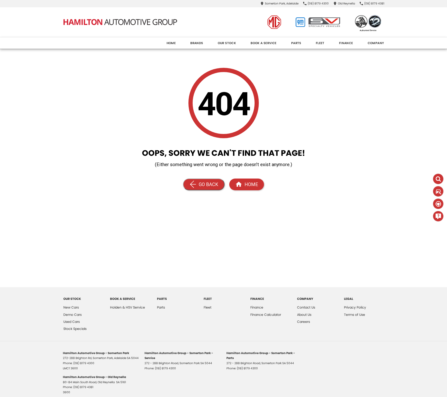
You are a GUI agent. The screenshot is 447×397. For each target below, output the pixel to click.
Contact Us (306, 307)
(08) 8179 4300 (83, 363)
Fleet (320, 43)
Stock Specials (75, 328)
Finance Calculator (265, 314)
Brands (196, 43)
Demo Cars (72, 314)
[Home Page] (120, 22)
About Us (304, 314)
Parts (296, 43)
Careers (303, 321)
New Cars (71, 307)
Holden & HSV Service (127, 307)
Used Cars (71, 321)
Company (376, 43)
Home (171, 43)
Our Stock (227, 43)
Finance (346, 43)
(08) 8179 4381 (83, 387)
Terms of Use (354, 314)
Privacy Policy (355, 307)
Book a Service (264, 43)
